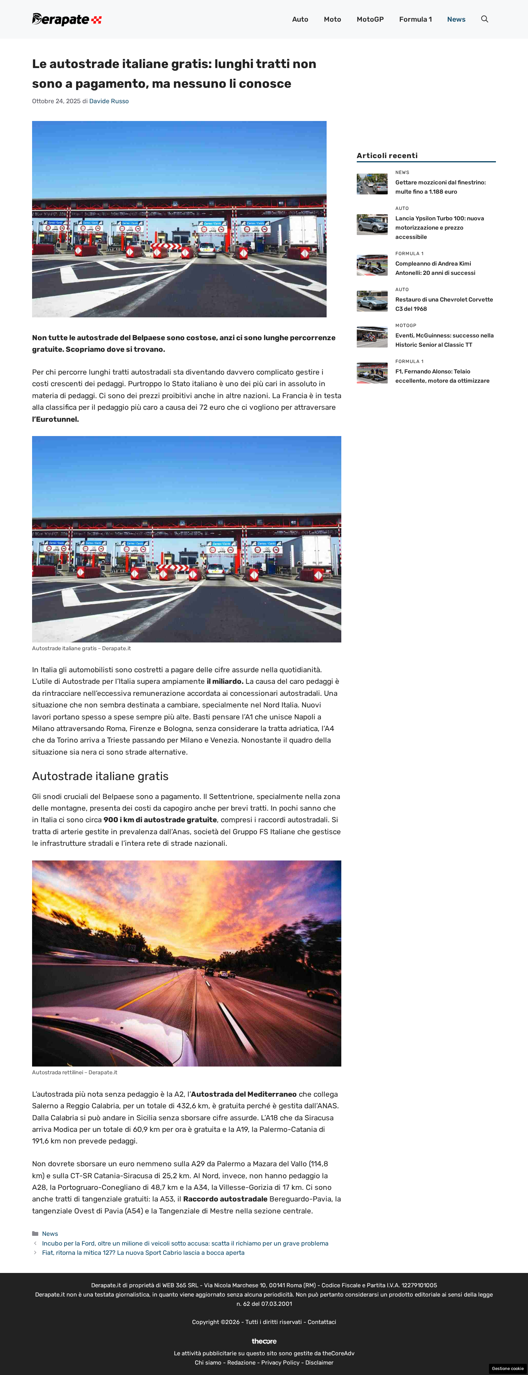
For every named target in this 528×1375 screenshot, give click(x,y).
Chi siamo (208, 1362)
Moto (332, 19)
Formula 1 (415, 19)
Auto (300, 19)
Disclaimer (319, 1362)
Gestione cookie (508, 1368)
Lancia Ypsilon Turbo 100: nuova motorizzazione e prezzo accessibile (439, 227)
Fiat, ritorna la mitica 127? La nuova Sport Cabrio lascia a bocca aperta (143, 1252)
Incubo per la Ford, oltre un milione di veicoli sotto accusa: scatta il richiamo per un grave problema (185, 1243)
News (456, 19)
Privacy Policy (280, 1362)
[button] (484, 19)
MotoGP (370, 19)
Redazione (241, 1362)
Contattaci (322, 1322)
